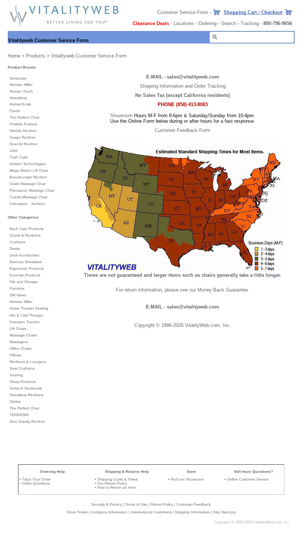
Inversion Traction (25, 322)
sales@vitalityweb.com (193, 77)
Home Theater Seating (29, 308)
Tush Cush (19, 157)
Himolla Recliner (23, 131)
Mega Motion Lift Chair (29, 170)
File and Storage (24, 282)
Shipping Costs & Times (117, 479)
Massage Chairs (23, 335)
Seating (16, 375)
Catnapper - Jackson (27, 204)
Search (228, 23)
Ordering (208, 23)
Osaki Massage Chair (28, 184)
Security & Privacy (106, 504)
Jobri (14, 151)
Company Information (109, 512)
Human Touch (21, 91)
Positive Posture (23, 124)
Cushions (17, 242)
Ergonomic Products (27, 268)
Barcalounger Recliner (28, 177)
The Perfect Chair (24, 117)
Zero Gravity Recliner (27, 421)
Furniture (17, 288)
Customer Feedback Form (182, 130)
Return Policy (162, 504)
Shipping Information (192, 512)
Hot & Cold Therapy (26, 315)
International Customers (151, 512)
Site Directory (224, 512)
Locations (183, 23)
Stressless (18, 98)
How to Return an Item (116, 487)
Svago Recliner (22, 137)
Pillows (15, 355)
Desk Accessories (24, 255)
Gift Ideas (18, 295)
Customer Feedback (193, 504)
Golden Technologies (28, 164)
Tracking (249, 23)
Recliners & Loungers (28, 362)
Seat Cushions (22, 368)
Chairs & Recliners (25, 235)
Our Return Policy (112, 483)
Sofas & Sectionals (26, 388)
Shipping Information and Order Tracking (183, 86)
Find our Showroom (187, 479)
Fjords (15, 111)
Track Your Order (36, 479)
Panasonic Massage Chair (32, 190)
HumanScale (20, 104)
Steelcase (18, 78)
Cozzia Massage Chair (29, 197)
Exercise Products (25, 275)
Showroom (121, 115)
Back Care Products (26, 229)
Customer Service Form (182, 12)
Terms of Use (136, 504)
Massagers (19, 342)
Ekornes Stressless (26, 262)
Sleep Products (23, 382)
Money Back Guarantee (222, 290)
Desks (15, 249)
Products (35, 56)
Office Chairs (20, 348)
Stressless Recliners (26, 395)
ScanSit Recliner (24, 144)
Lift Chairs (18, 329)
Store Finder (77, 512)
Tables (15, 401)
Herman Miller (21, 85)
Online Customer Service (248, 479)
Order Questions (36, 483)
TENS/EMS (19, 415)
